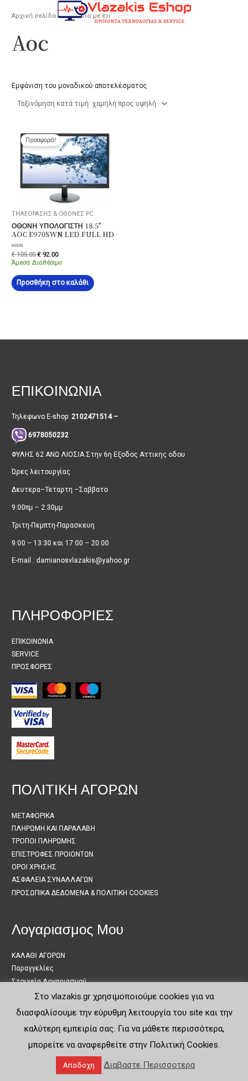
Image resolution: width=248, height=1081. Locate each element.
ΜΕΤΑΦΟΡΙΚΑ (33, 816)
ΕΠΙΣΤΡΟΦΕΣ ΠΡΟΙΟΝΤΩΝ (52, 854)
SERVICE (25, 654)
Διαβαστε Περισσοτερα (149, 1065)
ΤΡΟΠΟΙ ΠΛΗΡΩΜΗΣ (44, 841)
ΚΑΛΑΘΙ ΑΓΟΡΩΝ (38, 956)
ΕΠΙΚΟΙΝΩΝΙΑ (32, 641)
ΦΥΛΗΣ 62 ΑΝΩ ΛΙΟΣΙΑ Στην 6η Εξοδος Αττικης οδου (98, 454)
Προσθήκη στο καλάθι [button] (53, 282)
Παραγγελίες (33, 968)
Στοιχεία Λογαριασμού (49, 981)
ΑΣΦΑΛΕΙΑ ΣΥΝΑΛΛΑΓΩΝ (52, 880)
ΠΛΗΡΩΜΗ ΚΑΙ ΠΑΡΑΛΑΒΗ (53, 828)
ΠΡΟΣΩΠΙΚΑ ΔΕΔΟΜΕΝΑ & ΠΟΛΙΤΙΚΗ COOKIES (85, 893)
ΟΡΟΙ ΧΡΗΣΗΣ (34, 867)
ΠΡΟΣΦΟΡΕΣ (32, 667)
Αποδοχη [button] (79, 1065)
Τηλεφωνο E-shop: (65, 416)
